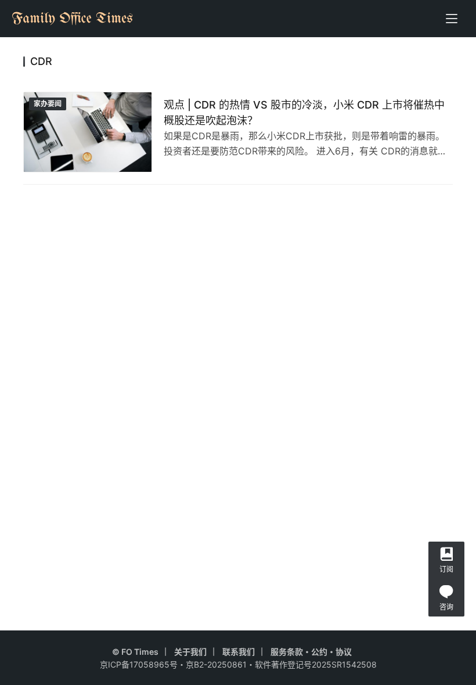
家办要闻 (48, 103)
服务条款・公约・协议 (311, 652)
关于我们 (190, 652)
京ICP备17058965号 (139, 664)
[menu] (451, 18)
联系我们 (238, 652)
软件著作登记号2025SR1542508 (316, 664)
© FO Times (135, 652)
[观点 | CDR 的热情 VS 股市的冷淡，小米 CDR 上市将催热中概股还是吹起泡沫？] (87, 132)
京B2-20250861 (216, 664)
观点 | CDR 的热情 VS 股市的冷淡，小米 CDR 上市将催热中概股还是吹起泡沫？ (304, 113)
